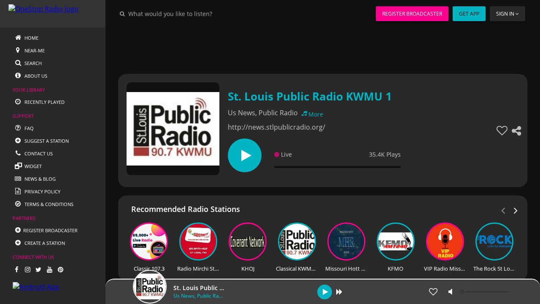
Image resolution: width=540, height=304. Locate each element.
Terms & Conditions (48, 204)
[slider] (486, 292)
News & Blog (39, 179)
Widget (32, 166)
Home (30, 38)
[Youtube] (49, 269)
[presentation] (516, 210)
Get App (469, 13)
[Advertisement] (323, 46)
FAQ (28, 128)
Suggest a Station (46, 141)
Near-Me (34, 50)
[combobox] (196, 13)
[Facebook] (16, 269)
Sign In (505, 13)
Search (32, 63)
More (315, 114)
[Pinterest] (60, 269)
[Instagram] (27, 269)
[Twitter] (38, 269)
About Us (35, 76)
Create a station (44, 243)
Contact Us (38, 153)
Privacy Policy (41, 191)
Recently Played (44, 102)
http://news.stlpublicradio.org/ (276, 127)
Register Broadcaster (412, 13)
